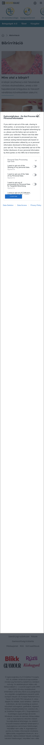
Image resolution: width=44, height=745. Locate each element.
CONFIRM (13, 196)
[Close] (39, 116)
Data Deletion (8, 205)
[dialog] (22, 372)
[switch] (35, 166)
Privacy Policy (36, 205)
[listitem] (22, 160)
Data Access (22, 205)
